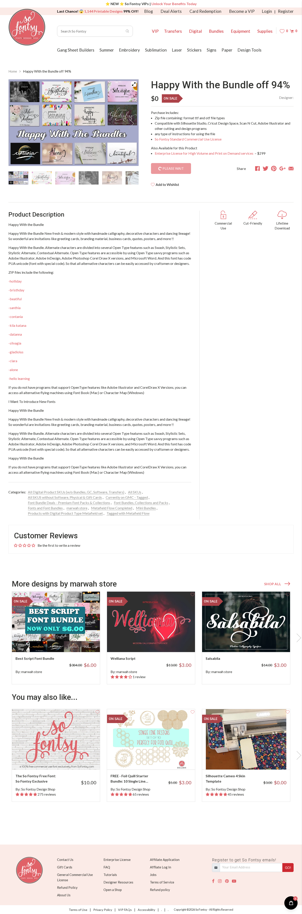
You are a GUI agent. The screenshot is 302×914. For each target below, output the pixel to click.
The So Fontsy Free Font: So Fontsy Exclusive (35, 778)
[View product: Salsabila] (246, 622)
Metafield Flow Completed (111, 508)
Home (12, 71)
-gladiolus (15, 352)
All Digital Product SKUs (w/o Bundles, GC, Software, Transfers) (76, 492)
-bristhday (16, 290)
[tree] (73, 178)
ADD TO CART (82, 643)
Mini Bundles (146, 508)
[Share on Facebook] (257, 168)
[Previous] (17, 123)
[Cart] (292, 31)
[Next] (130, 123)
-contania (15, 316)
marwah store (77, 508)
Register (286, 11)
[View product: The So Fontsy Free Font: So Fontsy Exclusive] (56, 739)
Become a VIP (242, 11)
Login (267, 11)
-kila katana (17, 325)
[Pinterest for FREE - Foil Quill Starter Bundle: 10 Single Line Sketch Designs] (157, 760)
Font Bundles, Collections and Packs (141, 502)
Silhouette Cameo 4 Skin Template (225, 778)
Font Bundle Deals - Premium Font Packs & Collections (69, 502)
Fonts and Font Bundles (45, 508)
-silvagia (14, 343)
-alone (13, 370)
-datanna (15, 334)
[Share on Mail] (291, 168)
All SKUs (134, 492)
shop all (272, 584)
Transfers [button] (173, 31)
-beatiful (15, 299)
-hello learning (19, 378)
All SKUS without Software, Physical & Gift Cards (65, 497)
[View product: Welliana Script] (151, 622)
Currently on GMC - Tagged (127, 497)
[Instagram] (220, 881)
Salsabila (213, 658)
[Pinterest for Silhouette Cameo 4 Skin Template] (252, 760)
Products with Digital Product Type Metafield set (65, 513)
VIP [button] (155, 31)
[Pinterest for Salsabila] (252, 643)
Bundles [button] (216, 31)
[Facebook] (213, 881)
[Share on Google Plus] (282, 168)
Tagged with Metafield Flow (128, 513)
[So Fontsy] (27, 27)
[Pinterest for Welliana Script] (157, 643)
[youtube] (234, 881)
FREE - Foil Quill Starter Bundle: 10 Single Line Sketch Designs (129, 779)
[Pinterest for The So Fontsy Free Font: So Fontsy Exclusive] (62, 760)
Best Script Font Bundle (34, 658)
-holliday (15, 281)
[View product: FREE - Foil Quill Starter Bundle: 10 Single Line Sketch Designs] (151, 739)
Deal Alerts (171, 11)
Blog (148, 11)
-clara (12, 361)
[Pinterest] (227, 881)
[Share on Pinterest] (274, 168)
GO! (288, 868)
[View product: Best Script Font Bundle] (56, 622)
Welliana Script (123, 658)
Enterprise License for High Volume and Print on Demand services (204, 153)
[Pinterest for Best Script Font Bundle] (62, 643)
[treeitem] (18, 178)
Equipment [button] (240, 31)
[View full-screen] (133, 84)
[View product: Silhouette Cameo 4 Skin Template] (246, 739)
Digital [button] (195, 31)
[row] (151, 637)
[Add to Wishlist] (97, 594)
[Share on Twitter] (265, 168)
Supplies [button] (265, 31)
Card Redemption (205, 11)
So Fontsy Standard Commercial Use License (188, 139)
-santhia (14, 308)
